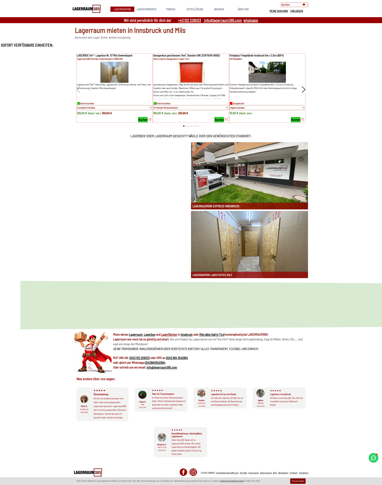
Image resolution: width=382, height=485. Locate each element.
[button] (304, 89)
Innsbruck (187, 334)
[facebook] (183, 472)
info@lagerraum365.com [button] (222, 20)
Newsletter (283, 472)
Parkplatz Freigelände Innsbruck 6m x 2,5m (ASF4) (257, 55)
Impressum (253, 472)
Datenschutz (266, 472)
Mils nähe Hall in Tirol (212, 334)
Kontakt (243, 472)
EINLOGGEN (296, 11)
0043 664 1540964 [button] (177, 358)
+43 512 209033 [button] (189, 20)
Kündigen (303, 472)
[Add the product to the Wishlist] (149, 119)
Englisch (294, 472)
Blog (275, 472)
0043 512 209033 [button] (139, 358)
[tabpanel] (286, 11)
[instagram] (193, 472)
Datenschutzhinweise (232, 481)
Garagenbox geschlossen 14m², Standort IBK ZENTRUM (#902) (186, 55)
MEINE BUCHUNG (279, 11)
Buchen (142, 119)
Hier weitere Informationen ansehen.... (284, 313)
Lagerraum (136, 334)
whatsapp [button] (250, 20)
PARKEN (170, 9)
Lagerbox (149, 334)
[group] (114, 88)
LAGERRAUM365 (122, 9)
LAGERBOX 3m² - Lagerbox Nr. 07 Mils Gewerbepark (104, 55)
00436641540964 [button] (155, 362)
